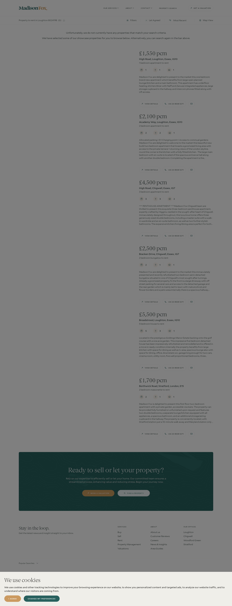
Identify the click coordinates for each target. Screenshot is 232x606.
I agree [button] (12, 599)
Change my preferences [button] (42, 599)
